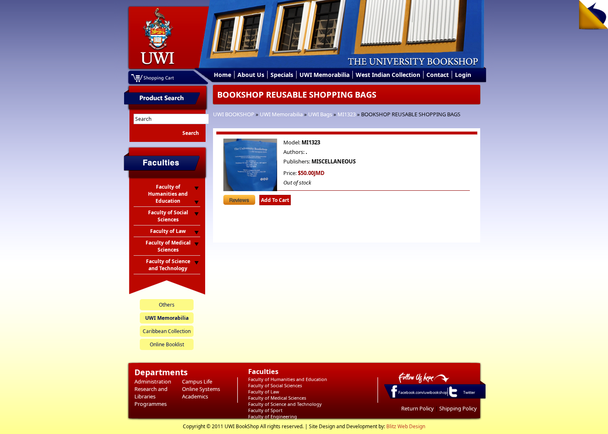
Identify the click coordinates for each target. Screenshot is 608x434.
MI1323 (347, 114)
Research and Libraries (151, 392)
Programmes (150, 404)
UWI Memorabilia (324, 75)
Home (222, 75)
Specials (281, 75)
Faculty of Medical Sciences (277, 398)
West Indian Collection (388, 75)
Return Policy (417, 408)
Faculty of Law (263, 391)
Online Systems (201, 389)
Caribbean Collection (167, 331)
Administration (152, 381)
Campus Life (197, 381)
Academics (195, 396)
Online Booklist (167, 344)
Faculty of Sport (265, 410)
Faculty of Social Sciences (275, 385)
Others (167, 304)
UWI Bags (320, 114)
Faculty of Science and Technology (285, 404)
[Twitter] (452, 396)
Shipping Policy (458, 408)
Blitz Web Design (405, 426)
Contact (437, 75)
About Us (250, 75)
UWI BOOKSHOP (233, 114)
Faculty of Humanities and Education (287, 379)
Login (463, 75)
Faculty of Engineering (272, 416)
